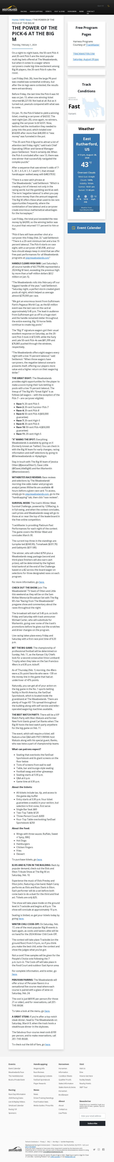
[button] (108, 6)
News (81, 11)
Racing (24, 11)
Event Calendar (14, 1068)
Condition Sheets (65, 1076)
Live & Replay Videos (17, 1102)
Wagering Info (39, 1068)
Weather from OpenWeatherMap (86, 209)
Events (49, 11)
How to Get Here (86, 1076)
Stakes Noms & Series (67, 1087)
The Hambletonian (16, 1076)
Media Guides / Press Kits (43, 1105)
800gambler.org (70, 1157)
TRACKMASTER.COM (84, 53)
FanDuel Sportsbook (42, 1080)
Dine (81, 1072)
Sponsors (12, 1113)
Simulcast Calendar (16, 1105)
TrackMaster (92, 44)
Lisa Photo (63, 1113)
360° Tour (83, 1087)
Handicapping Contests (43, 1076)
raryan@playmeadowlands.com (53, 1152)
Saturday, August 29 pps (86, 59)
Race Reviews (39, 1072)
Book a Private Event (17, 1080)
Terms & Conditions (31, 1141)
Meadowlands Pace (16, 1072)
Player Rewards (40, 1083)
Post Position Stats (41, 1102)
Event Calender (89, 228)
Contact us (91, 12)
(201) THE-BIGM (30, 1147)
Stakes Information (66, 1083)
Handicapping (36, 11)
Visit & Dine (59, 11)
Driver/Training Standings (44, 1098)
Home (15, 19)
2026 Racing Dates (16, 1098)
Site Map (55, 1141)
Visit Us (82, 1068)
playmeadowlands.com (37, 257)
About (61, 1105)
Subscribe (92, 1123)
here (39, 859)
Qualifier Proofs (65, 1080)
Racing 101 (13, 1109)
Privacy (42, 1141)
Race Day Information (17, 1094)
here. (41, 582)
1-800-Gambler (55, 1157)
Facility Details (85, 1080)
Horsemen (72, 11)
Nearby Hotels (85, 1083)
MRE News (25, 19)
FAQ (48, 1141)
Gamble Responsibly (67, 1141)
